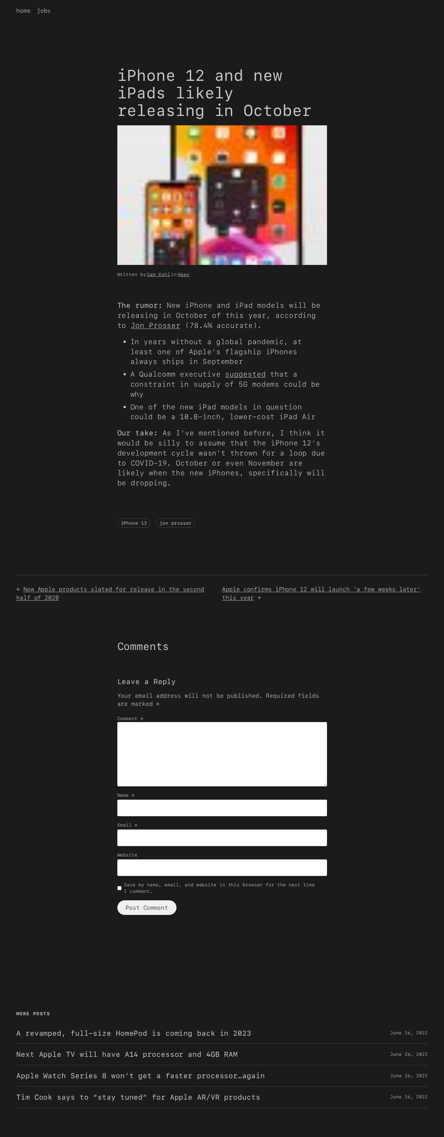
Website (127, 854)
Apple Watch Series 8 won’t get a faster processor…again (140, 1076)
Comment (130, 718)
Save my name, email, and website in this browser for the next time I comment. (219, 888)
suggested (245, 374)
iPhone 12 (134, 523)
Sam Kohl (158, 274)
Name (126, 795)
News (183, 274)
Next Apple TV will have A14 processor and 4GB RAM (127, 1054)
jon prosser (175, 523)
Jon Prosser (155, 325)
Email (127, 825)
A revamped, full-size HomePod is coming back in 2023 (133, 1033)
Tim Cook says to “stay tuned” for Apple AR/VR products (138, 1097)
